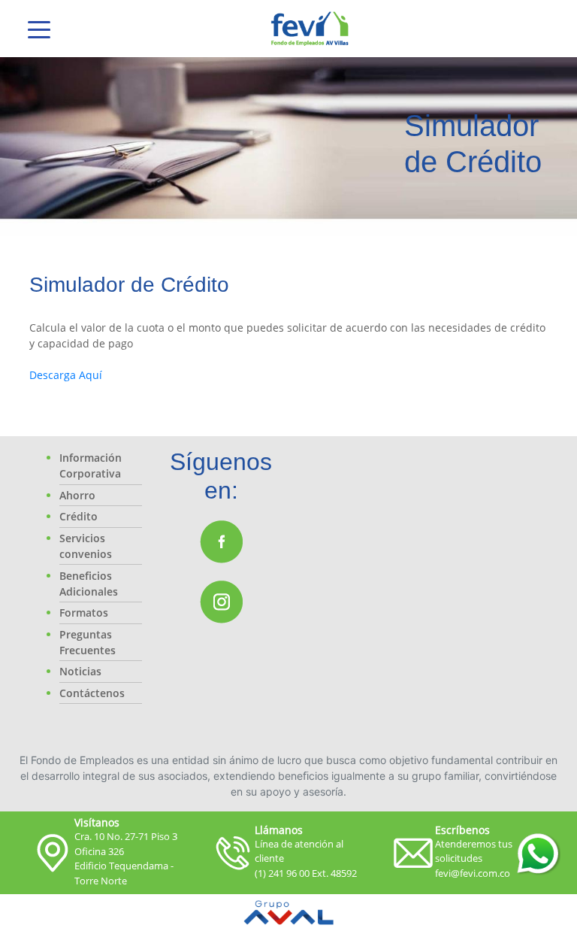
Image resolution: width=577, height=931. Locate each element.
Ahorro (77, 495)
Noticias (80, 671)
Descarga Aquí (67, 375)
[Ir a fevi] (310, 28)
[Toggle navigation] (39, 28)
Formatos (83, 612)
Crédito (78, 516)
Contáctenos (92, 693)
